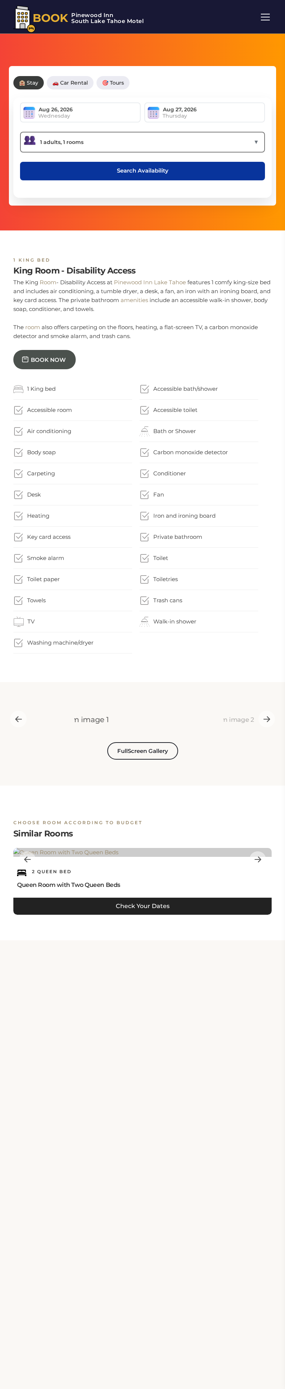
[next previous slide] (18, 719)
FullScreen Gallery (142, 750)
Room (48, 282)
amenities (134, 300)
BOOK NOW (48, 359)
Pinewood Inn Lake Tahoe (150, 282)
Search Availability (142, 170)
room (32, 327)
